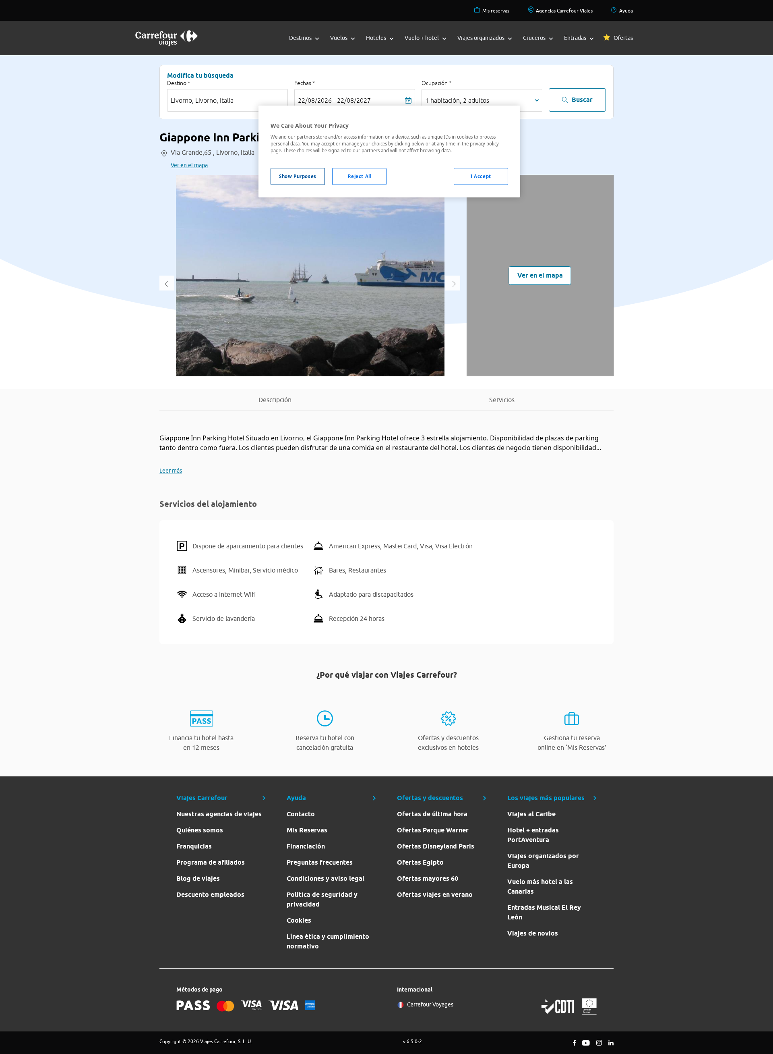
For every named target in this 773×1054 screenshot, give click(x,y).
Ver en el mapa (189, 165)
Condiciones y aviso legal (325, 878)
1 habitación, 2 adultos (457, 100)
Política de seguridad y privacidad (322, 899)
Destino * (178, 83)
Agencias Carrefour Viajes (564, 11)
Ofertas (623, 38)
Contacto (301, 814)
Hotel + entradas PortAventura (533, 835)
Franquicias (194, 846)
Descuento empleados (210, 894)
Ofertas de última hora (432, 814)
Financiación (306, 846)
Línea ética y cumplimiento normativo (328, 941)
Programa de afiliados (210, 862)
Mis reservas (495, 11)
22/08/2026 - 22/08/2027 (334, 100)
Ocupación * (437, 83)
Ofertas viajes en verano (435, 894)
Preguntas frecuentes (320, 862)
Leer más (170, 470)
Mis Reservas (307, 830)
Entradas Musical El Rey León (544, 912)
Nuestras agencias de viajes (219, 814)
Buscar (582, 100)
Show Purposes (297, 176)
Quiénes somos (199, 830)
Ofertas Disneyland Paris (435, 846)
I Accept (481, 176)
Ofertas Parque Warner (433, 830)
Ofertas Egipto (420, 862)
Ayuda (626, 11)
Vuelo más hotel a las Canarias (540, 886)
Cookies (299, 920)
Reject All (360, 176)
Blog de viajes (198, 878)
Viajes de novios (532, 933)
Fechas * (304, 83)
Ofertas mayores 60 (427, 878)
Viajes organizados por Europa (543, 860)
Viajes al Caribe (531, 814)
